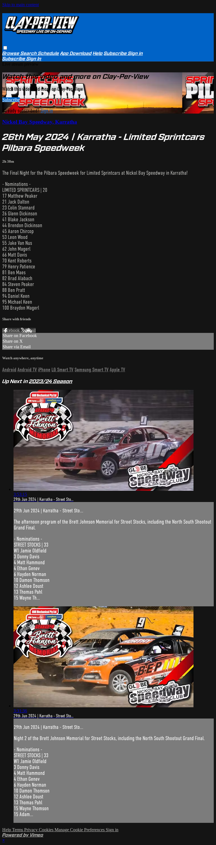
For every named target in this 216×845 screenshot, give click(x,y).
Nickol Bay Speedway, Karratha (39, 122)
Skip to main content (20, 4)
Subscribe (11, 99)
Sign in (135, 53)
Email (30, 330)
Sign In (33, 58)
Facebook (11, 330)
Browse (11, 53)
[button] (5, 48)
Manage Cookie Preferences (80, 829)
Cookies (47, 829)
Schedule (48, 53)
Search (29, 53)
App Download (76, 53)
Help (98, 53)
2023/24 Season (50, 381)
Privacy (31, 829)
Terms (18, 829)
